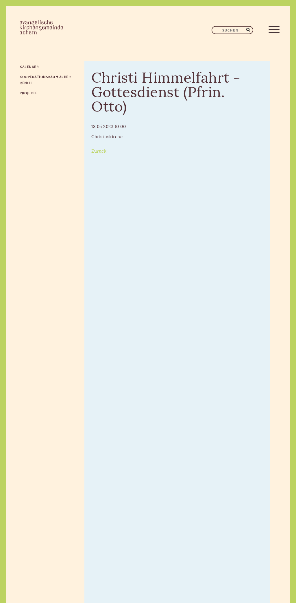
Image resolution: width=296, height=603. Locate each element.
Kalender (29, 66)
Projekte (28, 93)
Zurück (98, 151)
